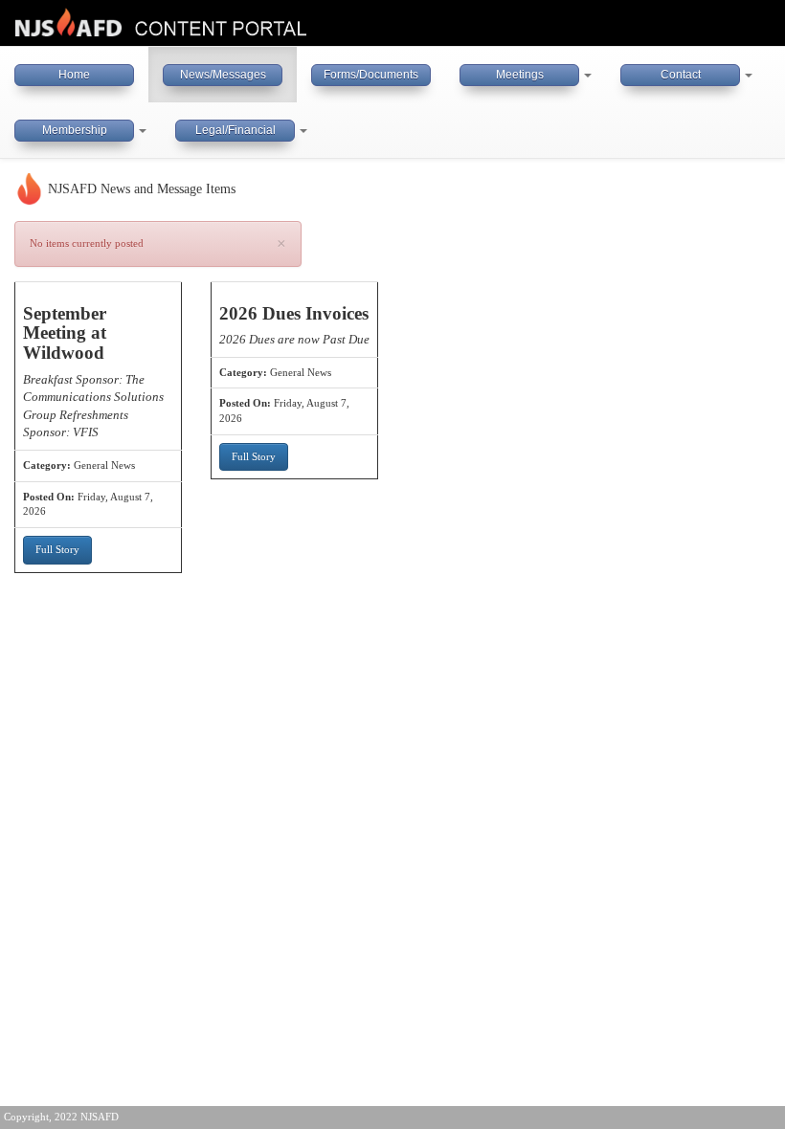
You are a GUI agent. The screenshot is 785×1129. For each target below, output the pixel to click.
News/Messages (223, 74)
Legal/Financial (235, 130)
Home (74, 74)
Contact (681, 74)
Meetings (520, 74)
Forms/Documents (371, 74)
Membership (74, 130)
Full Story (57, 549)
